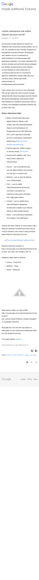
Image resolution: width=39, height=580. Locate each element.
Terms (35, 379)
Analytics (9, 355)
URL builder (24, 152)
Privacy (29, 379)
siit (16, 339)
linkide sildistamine (18, 355)
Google (23, 379)
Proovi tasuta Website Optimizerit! (19, 240)
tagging (27, 355)
